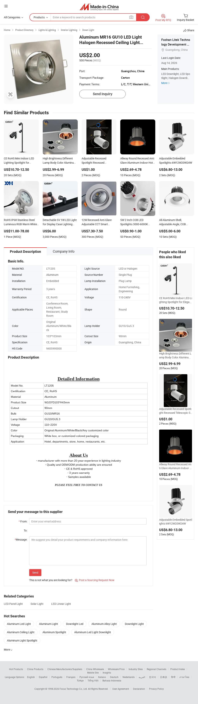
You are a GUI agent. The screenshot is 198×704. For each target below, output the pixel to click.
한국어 (152, 677)
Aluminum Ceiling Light (20, 632)
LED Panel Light (13, 604)
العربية (142, 677)
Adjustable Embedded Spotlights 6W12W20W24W (175, 521)
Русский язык (86, 677)
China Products (35, 669)
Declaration (139, 688)
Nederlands (129, 677)
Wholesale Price (116, 669)
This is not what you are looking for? (50, 580)
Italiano (102, 677)
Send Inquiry (102, 94)
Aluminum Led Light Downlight (92, 632)
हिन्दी (173, 677)
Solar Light (37, 604)
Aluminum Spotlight (54, 632)
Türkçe (80, 680)
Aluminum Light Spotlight (22, 640)
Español (43, 677)
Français (70, 677)
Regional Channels (156, 669)
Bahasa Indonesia (111, 680)
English (31, 677)
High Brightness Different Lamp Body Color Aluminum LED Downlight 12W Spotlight (175, 355)
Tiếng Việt (93, 680)
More (164, 83)
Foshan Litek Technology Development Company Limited (175, 44)
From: (23, 521)
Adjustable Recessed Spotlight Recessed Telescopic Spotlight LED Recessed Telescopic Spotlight (175, 411)
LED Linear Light (61, 604)
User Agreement (120, 688)
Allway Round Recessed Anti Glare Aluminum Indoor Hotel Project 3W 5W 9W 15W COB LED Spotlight (175, 466)
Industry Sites (136, 669)
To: (25, 530)
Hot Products (16, 669)
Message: (21, 539)
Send (35, 572)
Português (56, 677)
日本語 (163, 677)
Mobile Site (93, 672)
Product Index (177, 669)
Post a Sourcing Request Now (94, 580)
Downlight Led (74, 624)
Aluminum (52, 275)
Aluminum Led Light (19, 624)
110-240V (125, 297)
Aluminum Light (48, 624)
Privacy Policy (156, 688)
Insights (107, 672)
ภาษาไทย (184, 677)
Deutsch (114, 677)
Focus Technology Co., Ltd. (74, 688)
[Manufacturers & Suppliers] (99, 6)
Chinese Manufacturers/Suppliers (64, 669)
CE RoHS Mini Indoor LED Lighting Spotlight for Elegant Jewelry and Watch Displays (175, 300)
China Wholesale (95, 669)
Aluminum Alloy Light (104, 624)
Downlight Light (134, 624)
